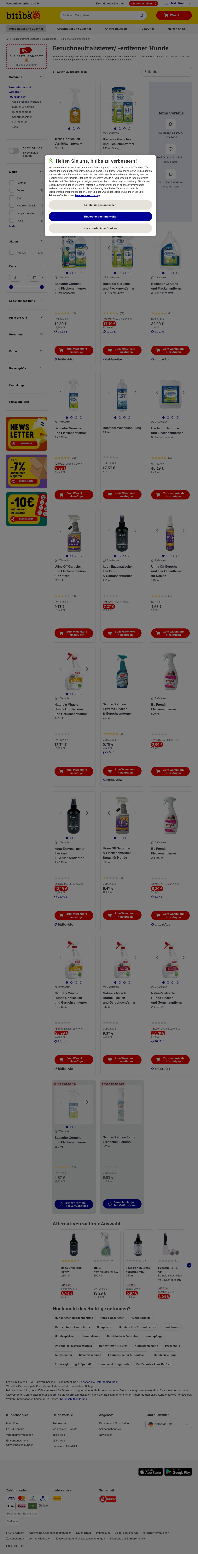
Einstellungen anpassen (100, 204)
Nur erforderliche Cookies (100, 228)
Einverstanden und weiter (100, 216)
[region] (100, 195)
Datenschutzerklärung (87, 195)
